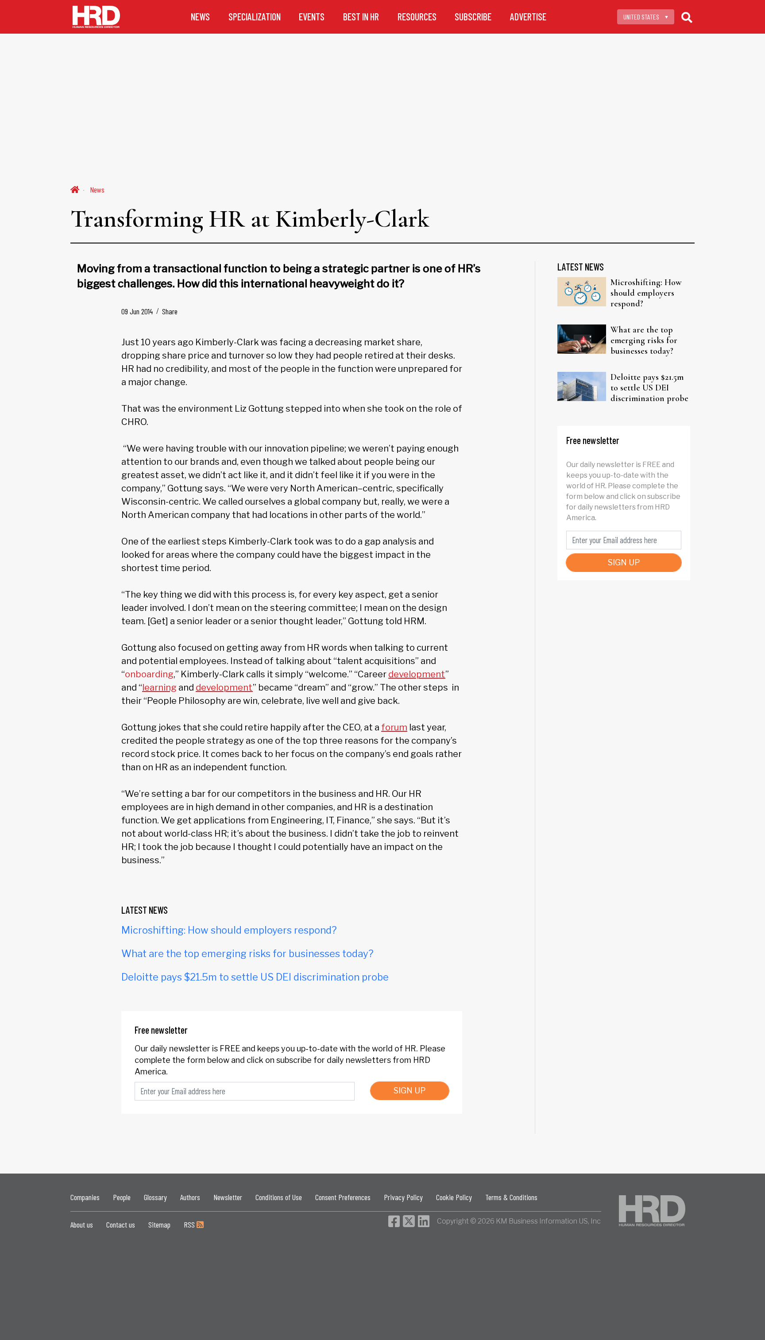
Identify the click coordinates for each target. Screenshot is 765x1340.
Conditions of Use (278, 1197)
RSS (190, 1224)
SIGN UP (410, 1090)
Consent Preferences (343, 1197)
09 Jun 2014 (137, 311)
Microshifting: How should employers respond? (229, 930)
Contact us (120, 1224)
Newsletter (227, 1197)
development (416, 674)
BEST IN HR (361, 16)
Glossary (155, 1197)
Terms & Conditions (511, 1197)
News (97, 189)
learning (159, 687)
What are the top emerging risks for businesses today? (247, 953)
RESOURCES (417, 16)
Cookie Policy (454, 1197)
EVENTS (312, 16)
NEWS (200, 16)
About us (81, 1224)
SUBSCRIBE (473, 16)
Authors (190, 1197)
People (122, 1197)
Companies (85, 1197)
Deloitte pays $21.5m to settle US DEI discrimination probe (255, 977)
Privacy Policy (403, 1197)
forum (394, 727)
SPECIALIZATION (254, 16)
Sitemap (159, 1224)
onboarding (149, 674)
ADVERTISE (528, 16)
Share (170, 311)
